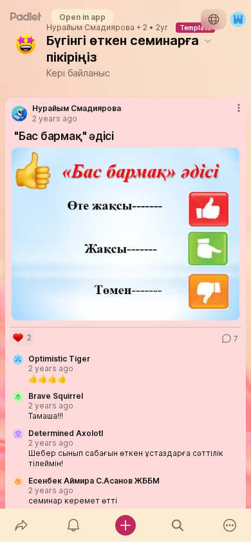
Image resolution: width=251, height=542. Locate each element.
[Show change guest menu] (238, 19)
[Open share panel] (21, 525)
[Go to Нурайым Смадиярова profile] (19, 113)
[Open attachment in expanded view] (125, 234)
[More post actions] (230, 113)
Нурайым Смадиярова (90, 27)
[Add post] (125, 525)
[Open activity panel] (73, 525)
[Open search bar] (178, 525)
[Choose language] (214, 19)
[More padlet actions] (230, 525)
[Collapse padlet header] (208, 40)
